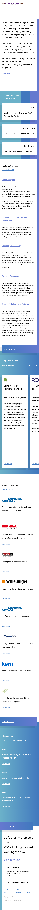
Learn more (6, 74)
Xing (5, 892)
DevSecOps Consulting (11, 246)
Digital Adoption (8, 180)
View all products (8, 365)
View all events (10, 98)
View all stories (7, 489)
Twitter (6, 889)
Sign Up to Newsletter (10, 826)
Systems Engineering (11, 276)
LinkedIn (18, 889)
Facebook (18, 892)
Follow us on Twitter (8, 741)
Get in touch (10, 349)
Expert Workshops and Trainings (15, 304)
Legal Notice (7, 900)
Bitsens (17, 905)
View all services (8, 170)
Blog (28, 892)
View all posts (22, 741)
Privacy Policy (17, 900)
